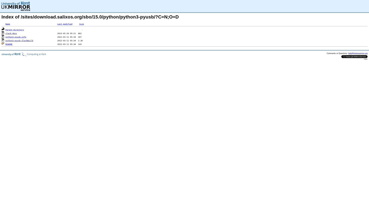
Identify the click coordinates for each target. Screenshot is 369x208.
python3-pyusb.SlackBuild (19, 41)
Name (7, 24)
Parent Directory (14, 30)
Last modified (64, 24)
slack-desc (11, 33)
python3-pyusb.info (15, 37)
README (8, 44)
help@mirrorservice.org (358, 53)
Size (81, 24)
